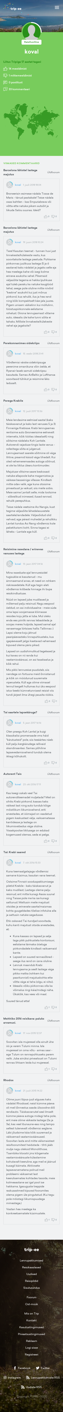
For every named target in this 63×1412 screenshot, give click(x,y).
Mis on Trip (31, 1313)
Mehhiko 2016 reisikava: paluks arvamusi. (23, 1021)
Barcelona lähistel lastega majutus (20, 172)
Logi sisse (31, 1347)
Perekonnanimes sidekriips (21, 343)
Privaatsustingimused (31, 1334)
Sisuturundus (31, 1288)
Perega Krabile (13, 401)
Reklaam (31, 1341)
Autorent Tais (12, 774)
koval (18, 184)
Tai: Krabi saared (14, 852)
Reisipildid (31, 1281)
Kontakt (31, 1320)
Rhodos (8, 1080)
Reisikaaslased (31, 1267)
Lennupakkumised (31, 1260)
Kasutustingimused (31, 1327)
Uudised (31, 1274)
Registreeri (31, 1354)
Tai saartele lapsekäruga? (20, 712)
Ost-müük (31, 1304)
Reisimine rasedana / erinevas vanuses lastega (23, 551)
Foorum (31, 1297)
